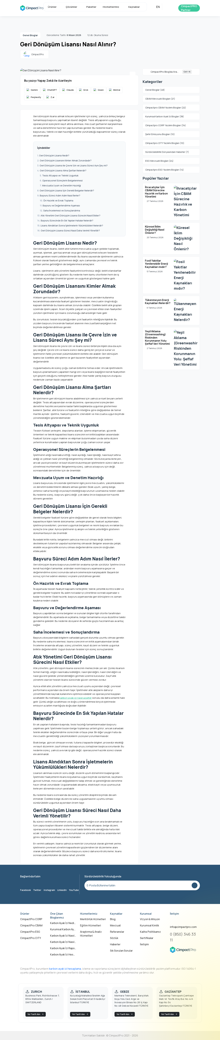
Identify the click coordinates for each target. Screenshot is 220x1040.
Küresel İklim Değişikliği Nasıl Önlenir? (154, 229)
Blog (112, 919)
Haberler (115, 944)
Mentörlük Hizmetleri (93, 919)
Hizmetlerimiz (111, 6)
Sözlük (114, 938)
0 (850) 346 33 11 (183, 937)
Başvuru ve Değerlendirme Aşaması (61, 205)
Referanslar (117, 931)
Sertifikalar (146, 938)
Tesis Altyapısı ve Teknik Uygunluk (60, 175)
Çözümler (71, 6)
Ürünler (52, 6)
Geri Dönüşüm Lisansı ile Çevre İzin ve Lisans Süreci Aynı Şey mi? (74, 165)
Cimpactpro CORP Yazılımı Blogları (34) (165, 125)
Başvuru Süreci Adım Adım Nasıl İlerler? (60, 195)
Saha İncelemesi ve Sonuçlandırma (61, 210)
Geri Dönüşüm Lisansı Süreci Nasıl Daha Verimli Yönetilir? (70, 230)
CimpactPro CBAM (31, 925)
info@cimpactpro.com (183, 927)
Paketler (91, 6)
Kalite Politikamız (150, 931)
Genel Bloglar (30, 35)
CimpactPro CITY (30, 938)
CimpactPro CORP (31, 919)
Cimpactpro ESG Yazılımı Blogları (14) (164, 169)
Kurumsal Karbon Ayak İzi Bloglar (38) (164, 116)
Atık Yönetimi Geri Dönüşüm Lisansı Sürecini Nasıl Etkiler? (70, 215)
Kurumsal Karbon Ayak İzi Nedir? (63, 929)
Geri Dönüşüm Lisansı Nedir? (54, 155)
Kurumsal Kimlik (149, 925)
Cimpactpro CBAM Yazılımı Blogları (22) (165, 107)
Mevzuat (115, 925)
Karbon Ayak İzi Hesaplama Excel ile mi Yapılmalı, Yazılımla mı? (63, 954)
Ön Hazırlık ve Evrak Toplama (58, 200)
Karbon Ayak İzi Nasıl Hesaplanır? (63, 942)
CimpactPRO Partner (189, 8)
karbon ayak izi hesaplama (65, 968)
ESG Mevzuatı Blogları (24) (159, 160)
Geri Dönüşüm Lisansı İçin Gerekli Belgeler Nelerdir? (67, 190)
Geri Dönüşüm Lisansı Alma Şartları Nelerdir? (63, 170)
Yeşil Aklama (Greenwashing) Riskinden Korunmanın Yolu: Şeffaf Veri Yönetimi (157, 337)
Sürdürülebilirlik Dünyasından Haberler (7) (167, 151)
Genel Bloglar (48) (155, 89)
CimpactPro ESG (30, 931)
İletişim (144, 944)
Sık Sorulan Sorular (121, 950)
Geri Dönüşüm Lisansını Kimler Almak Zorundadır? (65, 160)
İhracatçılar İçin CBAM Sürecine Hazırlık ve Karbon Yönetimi (156, 192)
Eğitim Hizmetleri (90, 925)
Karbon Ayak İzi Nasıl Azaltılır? (63, 935)
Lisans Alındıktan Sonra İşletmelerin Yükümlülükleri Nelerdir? (72, 225)
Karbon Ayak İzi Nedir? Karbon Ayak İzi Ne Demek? (63, 923)
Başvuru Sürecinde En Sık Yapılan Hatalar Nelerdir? (67, 220)
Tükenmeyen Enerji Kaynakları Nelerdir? (157, 302)
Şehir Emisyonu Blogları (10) (160, 134)
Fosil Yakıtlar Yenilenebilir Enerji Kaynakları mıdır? (156, 264)
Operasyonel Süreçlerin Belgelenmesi (62, 180)
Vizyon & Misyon (150, 919)
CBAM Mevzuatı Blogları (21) (160, 98)
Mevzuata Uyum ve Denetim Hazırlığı (61, 185)
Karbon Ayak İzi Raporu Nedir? (63, 948)
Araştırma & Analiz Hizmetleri (91, 933)
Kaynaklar (134, 6)
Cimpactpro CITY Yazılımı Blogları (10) (164, 143)
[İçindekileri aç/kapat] (120, 148)
